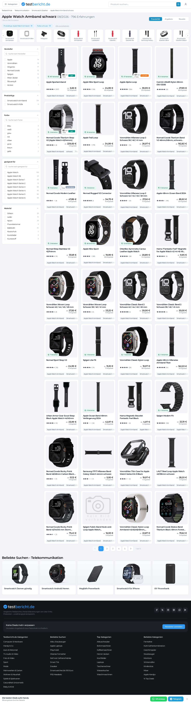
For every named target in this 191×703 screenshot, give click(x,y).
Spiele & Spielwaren (11, 678)
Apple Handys (149, 674)
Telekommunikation (22, 10)
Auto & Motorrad (10, 650)
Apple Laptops (56, 646)
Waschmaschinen (104, 674)
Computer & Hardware (13, 642)
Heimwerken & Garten (12, 670)
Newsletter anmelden (173, 627)
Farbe (6, 115)
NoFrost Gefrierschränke (60, 658)
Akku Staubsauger (58, 642)
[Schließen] (187, 699)
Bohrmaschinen (104, 646)
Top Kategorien (104, 637)
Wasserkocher (103, 670)
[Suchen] (178, 4)
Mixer (146, 670)
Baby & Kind (8, 687)
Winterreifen (149, 662)
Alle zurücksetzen (62, 26)
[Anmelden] (185, 4)
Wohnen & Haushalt (11, 674)
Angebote (169, 19)
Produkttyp (9, 95)
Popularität (155, 19)
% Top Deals (149, 678)
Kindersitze (148, 666)
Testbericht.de (7, 10)
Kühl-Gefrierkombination (154, 646)
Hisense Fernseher (58, 654)
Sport (5, 662)
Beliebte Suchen (58, 637)
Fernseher (148, 642)
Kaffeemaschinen (104, 650)
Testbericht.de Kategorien (15, 637)
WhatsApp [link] (160, 699)
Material (7, 208)
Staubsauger (149, 654)
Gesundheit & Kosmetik (13, 682)
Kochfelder (101, 658)
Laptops (100, 662)
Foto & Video (8, 658)
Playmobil (54, 650)
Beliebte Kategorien (153, 637)
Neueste (182, 19)
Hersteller (8, 49)
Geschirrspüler (150, 650)
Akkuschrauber (103, 642)
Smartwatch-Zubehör (40, 10)
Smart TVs (54, 662)
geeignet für (9, 162)
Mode (5, 666)
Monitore (148, 658)
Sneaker (53, 666)
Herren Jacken (103, 654)
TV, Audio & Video (10, 654)
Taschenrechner (103, 666)
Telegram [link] (177, 699)
